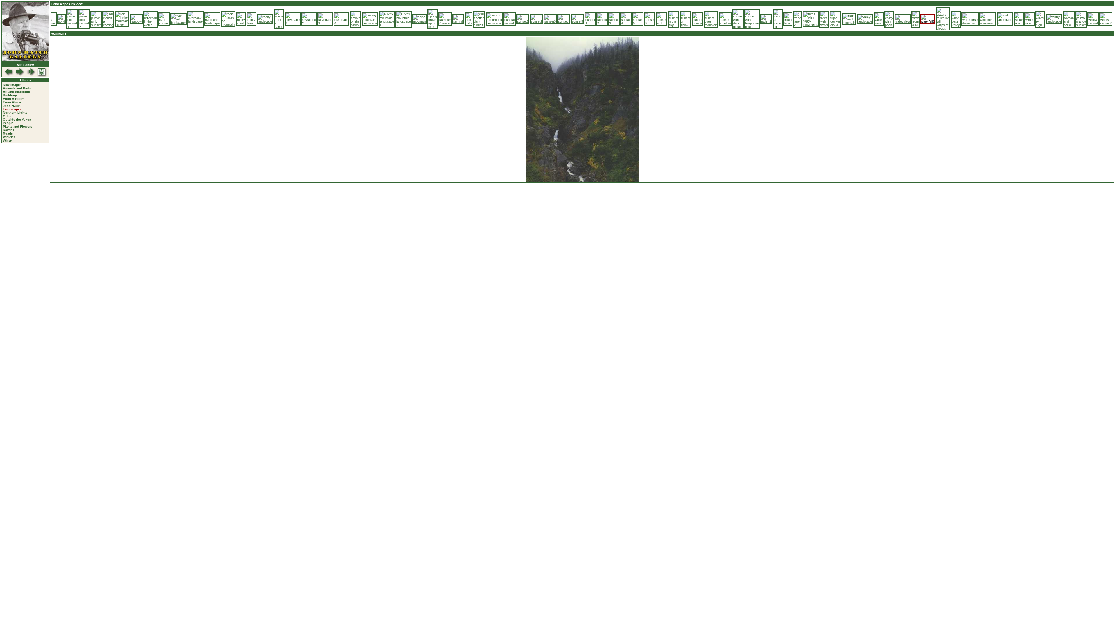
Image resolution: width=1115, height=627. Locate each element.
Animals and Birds (17, 88)
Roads (8, 133)
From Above (12, 102)
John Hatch (12, 105)
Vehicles (9, 137)
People (8, 123)
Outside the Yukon (17, 119)
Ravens (8, 130)
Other (7, 116)
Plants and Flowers (17, 126)
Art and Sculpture (16, 91)
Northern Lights (15, 112)
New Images (12, 85)
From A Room (13, 98)
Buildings (10, 95)
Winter (8, 140)
